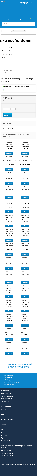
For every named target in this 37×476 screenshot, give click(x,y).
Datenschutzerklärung (7, 419)
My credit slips (5, 435)
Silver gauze (9, 156)
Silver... (9, 173)
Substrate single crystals (7, 396)
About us (3, 409)
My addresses (5, 438)
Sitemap (3, 424)
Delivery (3, 422)
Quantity (5, 106)
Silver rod (9, 258)
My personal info (5, 440)
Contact (3, 459)
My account (5, 430)
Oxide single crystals (6, 398)
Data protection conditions (22, 86)
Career (3, 412)
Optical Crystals (5, 401)
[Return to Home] (3, 31)
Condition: (4, 67)
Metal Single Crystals (6, 393)
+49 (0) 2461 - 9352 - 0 (7, 453)
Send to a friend (8, 70)
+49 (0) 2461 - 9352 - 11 (7, 455)
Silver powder (9, 215)
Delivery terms (18, 90)
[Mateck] (9, 7)
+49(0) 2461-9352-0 (26, 8)
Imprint (3, 414)
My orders (4, 432)
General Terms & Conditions (8, 417)
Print (5, 73)
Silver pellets (9, 201)
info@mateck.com (26, 6)
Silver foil (9, 142)
